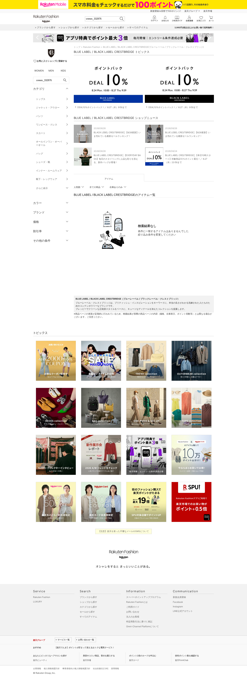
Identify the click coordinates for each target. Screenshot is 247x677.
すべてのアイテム (88, 616)
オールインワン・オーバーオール (49, 143)
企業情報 (37, 668)
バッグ (39, 153)
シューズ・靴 (43, 162)
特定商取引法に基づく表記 (139, 621)
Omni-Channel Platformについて (142, 626)
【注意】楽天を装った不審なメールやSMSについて (123, 531)
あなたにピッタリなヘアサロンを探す (50, 655)
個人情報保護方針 (52, 668)
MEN (51, 70)
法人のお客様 (132, 616)
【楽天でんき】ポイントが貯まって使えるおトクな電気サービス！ (84, 647)
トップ (77, 47)
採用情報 (115, 668)
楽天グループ (190, 11)
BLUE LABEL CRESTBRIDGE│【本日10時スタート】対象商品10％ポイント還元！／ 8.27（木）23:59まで (188, 158)
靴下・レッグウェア (46, 179)
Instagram (178, 606)
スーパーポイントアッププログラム (143, 597)
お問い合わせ (132, 611)
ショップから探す (88, 602)
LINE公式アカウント (183, 611)
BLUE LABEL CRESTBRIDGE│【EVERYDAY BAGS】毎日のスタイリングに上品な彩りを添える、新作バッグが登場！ (117, 158)
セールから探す (87, 611)
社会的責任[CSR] (100, 668)
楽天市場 (207, 11)
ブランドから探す (88, 597)
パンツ (39, 116)
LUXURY (37, 601)
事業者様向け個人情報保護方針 (76, 668)
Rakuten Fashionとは (137, 602)
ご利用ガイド (132, 606)
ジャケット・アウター (47, 107)
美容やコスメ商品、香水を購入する (99, 655)
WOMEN (39, 70)
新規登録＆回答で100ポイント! (165, 11)
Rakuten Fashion (91, 47)
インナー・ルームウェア (49, 170)
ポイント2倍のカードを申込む (142, 655)
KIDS (63, 70)
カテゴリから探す (88, 606)
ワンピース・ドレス (46, 124)
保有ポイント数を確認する (187, 655)
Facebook (178, 602)
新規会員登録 (179, 597)
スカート (40, 133)
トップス (40, 99)
